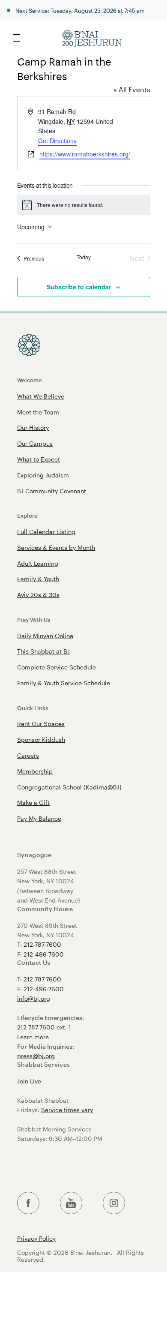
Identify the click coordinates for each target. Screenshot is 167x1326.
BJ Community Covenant (51, 491)
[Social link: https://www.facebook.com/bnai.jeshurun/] (28, 1203)
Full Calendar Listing (46, 531)
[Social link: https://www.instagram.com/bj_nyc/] (114, 1203)
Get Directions (57, 140)
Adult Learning (37, 563)
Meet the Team (38, 412)
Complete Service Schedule (56, 667)
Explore (27, 515)
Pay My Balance (39, 818)
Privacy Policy (36, 1238)
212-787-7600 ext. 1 (44, 1027)
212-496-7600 (44, 954)
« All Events (131, 89)
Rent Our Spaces (41, 723)
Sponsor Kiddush (41, 739)
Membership (35, 771)
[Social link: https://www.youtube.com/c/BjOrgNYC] (71, 1203)
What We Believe (40, 396)
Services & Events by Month (56, 547)
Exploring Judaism (43, 475)
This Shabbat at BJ (43, 651)
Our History (33, 427)
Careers (28, 755)
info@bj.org (33, 998)
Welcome (29, 380)
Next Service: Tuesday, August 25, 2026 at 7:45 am (80, 10)
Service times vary (67, 1109)
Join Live (29, 1081)
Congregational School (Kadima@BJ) (69, 787)
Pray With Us (33, 619)
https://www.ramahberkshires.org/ (84, 154)
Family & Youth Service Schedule (63, 683)
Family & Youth (38, 578)
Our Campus (35, 443)
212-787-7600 (42, 944)
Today (84, 257)
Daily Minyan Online (45, 635)
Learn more (33, 1037)
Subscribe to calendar (79, 286)
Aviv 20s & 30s (38, 594)
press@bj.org (36, 1055)
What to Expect (38, 459)
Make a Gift (33, 802)
